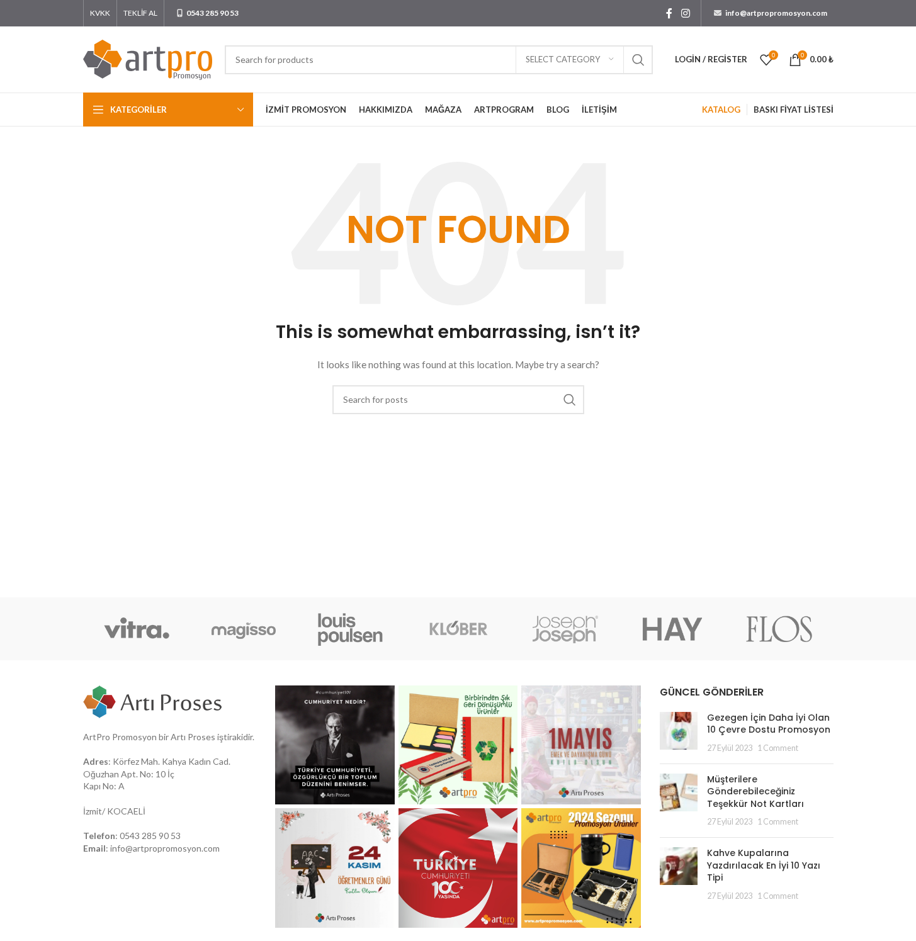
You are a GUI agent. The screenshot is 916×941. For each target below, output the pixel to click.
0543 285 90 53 (150, 835)
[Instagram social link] (685, 13)
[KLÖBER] (457, 628)
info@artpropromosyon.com (165, 848)
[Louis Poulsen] (350, 628)
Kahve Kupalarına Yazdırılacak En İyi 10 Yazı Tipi (763, 865)
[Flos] (779, 628)
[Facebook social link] (669, 13)
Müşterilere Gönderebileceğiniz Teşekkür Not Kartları (755, 791)
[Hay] (672, 628)
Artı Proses (193, 736)
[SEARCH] (638, 59)
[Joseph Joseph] (565, 628)
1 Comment (777, 748)
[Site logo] (147, 58)
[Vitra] (136, 628)
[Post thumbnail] (679, 733)
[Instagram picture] (335, 745)
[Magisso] (243, 628)
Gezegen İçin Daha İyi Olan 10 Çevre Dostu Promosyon (768, 723)
